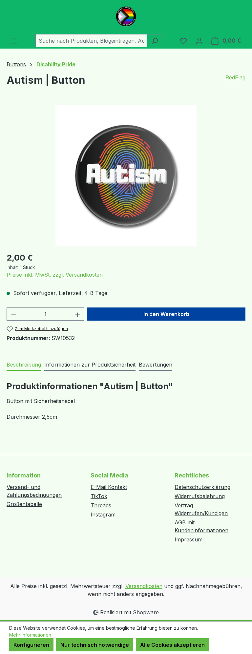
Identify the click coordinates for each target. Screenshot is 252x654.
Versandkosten (143, 586)
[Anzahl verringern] (13, 314)
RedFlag (235, 77)
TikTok (99, 496)
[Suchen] (154, 40)
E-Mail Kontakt (109, 487)
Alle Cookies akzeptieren (172, 645)
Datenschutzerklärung (202, 487)
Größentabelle (24, 504)
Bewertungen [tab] (155, 364)
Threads (101, 505)
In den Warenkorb (166, 314)
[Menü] (14, 40)
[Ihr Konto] (199, 40)
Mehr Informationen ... (32, 635)
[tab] (24, 365)
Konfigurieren (31, 645)
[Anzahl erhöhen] (78, 314)
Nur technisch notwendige (94, 645)
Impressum (188, 539)
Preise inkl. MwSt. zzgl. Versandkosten (55, 274)
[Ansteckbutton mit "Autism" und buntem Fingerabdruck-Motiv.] (126, 175)
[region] (126, 175)
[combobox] (91, 40)
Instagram (103, 514)
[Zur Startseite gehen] (126, 16)
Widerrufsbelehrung (200, 496)
